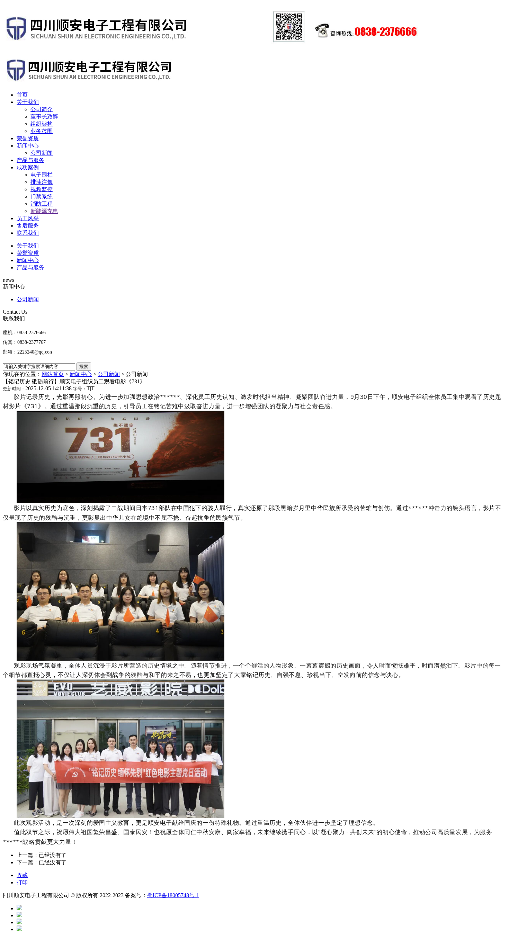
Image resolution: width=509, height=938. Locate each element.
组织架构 (41, 124)
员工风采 (28, 218)
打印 (22, 882)
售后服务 (28, 226)
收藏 (22, 875)
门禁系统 (41, 196)
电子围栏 (41, 175)
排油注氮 (41, 182)
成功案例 (28, 167)
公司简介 (41, 109)
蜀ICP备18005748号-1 (173, 895)
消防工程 (41, 204)
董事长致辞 (44, 116)
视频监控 (41, 189)
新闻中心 (28, 146)
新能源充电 (44, 211)
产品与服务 (30, 160)
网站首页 (53, 374)
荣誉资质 (28, 138)
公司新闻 (41, 153)
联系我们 (28, 233)
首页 (22, 95)
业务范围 (41, 131)
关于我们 (28, 102)
